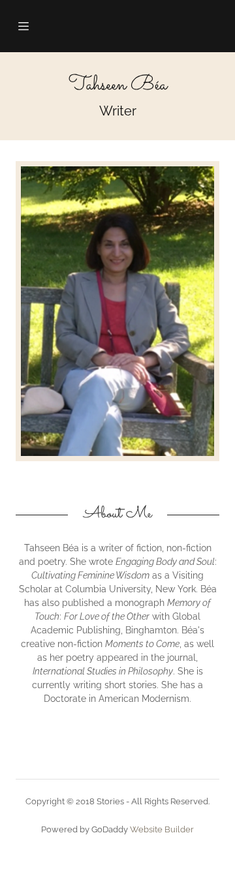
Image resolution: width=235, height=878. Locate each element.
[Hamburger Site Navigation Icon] (28, 26)
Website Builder (162, 829)
